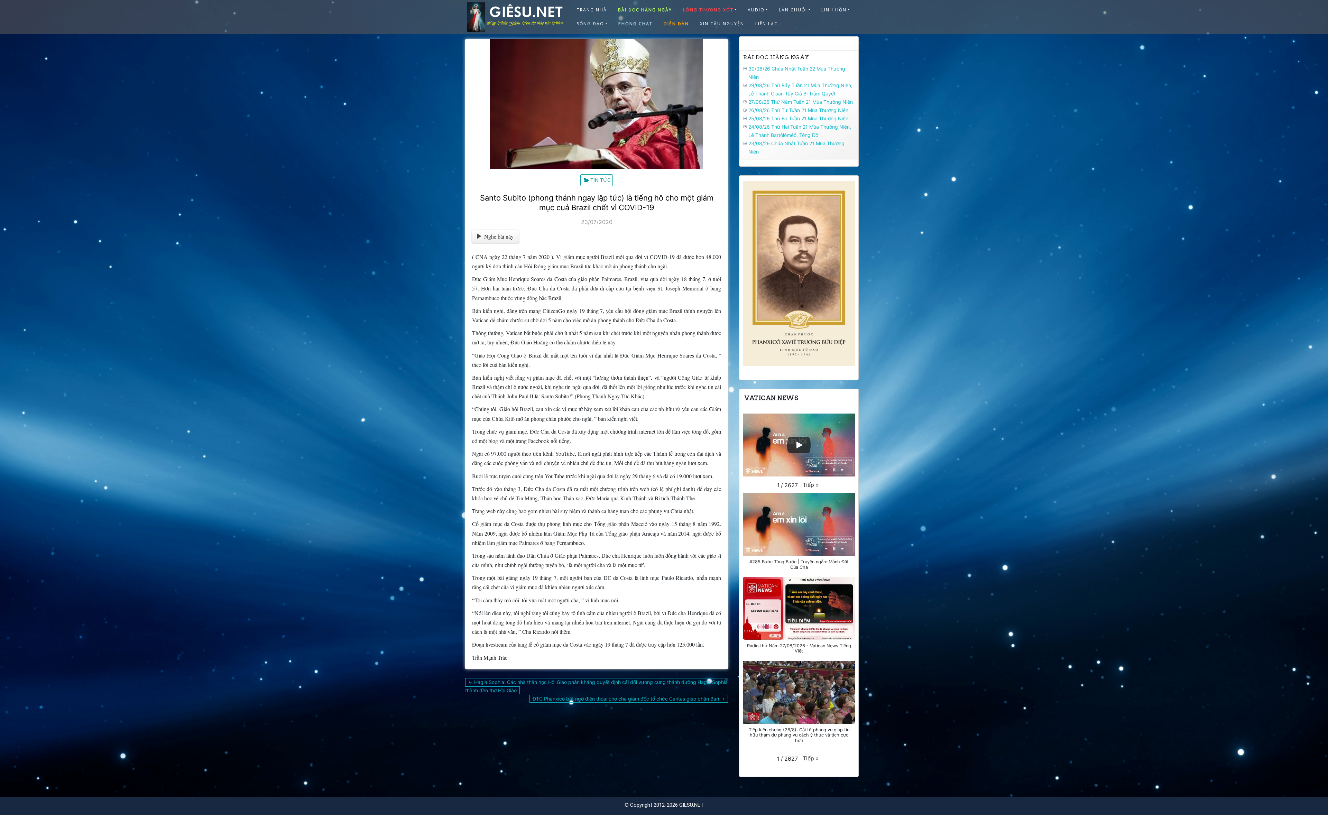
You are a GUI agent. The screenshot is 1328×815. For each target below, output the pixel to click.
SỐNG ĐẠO (590, 24)
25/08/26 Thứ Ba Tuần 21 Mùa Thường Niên (798, 118)
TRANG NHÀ (592, 10)
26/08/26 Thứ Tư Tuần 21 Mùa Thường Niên (798, 110)
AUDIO (756, 10)
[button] (810, 485)
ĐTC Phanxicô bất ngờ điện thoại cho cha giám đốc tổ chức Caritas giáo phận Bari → (629, 699)
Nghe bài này (499, 236)
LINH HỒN (834, 10)
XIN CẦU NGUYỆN (722, 24)
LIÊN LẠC (766, 24)
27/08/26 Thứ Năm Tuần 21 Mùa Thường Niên (800, 102)
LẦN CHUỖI (793, 10)
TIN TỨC (600, 180)
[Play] (799, 445)
